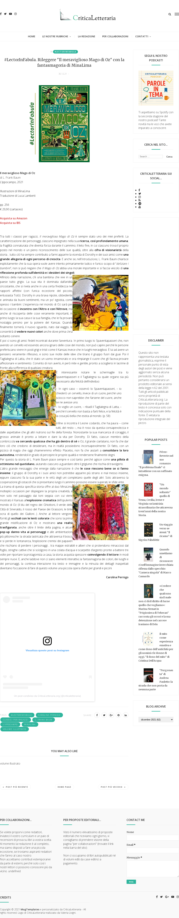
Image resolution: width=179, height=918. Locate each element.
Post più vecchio (112, 787)
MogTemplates (30, 909)
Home (31, 36)
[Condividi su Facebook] (97, 715)
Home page (64, 787)
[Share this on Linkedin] (125, 715)
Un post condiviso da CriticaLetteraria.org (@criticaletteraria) (47, 695)
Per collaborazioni (115, 36)
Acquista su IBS (10, 223)
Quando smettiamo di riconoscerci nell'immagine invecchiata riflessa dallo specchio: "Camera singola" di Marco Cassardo (155, 563)
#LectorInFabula (65, 52)
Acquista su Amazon (13, 218)
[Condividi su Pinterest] (118, 715)
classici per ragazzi (15, 720)
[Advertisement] (156, 273)
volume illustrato (14, 729)
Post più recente (17, 787)
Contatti (141, 36)
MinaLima (30, 724)
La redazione (86, 36)
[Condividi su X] (104, 715)
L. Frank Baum (43, 720)
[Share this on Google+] (111, 715)
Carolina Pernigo (49, 715)
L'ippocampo (10, 724)
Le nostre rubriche (55, 36)
